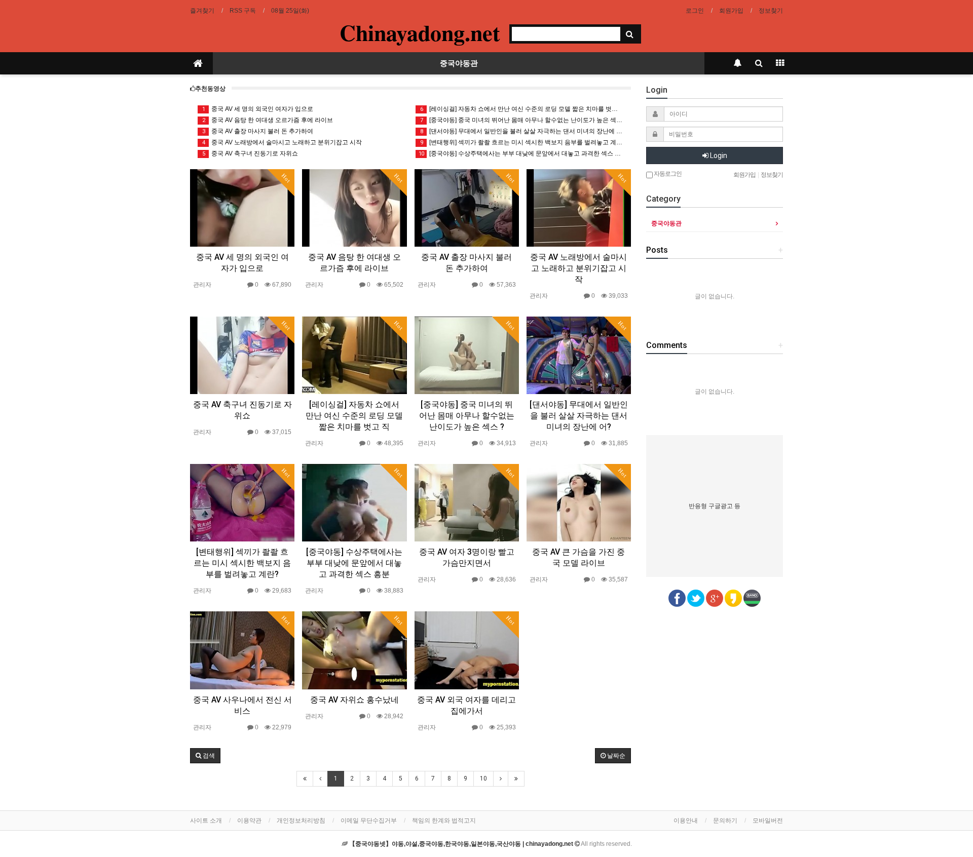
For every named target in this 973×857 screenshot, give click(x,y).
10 (483, 778)
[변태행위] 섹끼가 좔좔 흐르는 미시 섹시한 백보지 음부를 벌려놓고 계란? (521, 142)
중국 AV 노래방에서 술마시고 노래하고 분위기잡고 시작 (282, 142)
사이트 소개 (206, 820)
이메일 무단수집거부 (369, 820)
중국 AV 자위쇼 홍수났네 (354, 700)
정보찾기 (771, 10)
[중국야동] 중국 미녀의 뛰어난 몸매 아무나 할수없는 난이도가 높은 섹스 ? (521, 120)
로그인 (695, 10)
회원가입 (731, 10)
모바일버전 (768, 820)
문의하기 (725, 820)
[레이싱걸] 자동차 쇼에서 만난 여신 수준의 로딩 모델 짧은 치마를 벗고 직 (521, 108)
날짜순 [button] (615, 755)
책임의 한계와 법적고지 (444, 820)
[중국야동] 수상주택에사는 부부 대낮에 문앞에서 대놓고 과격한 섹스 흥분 (521, 153)
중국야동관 (459, 63)
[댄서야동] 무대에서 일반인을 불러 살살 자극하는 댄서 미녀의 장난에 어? (521, 131)
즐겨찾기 (202, 10)
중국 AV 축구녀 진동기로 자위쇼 (250, 153)
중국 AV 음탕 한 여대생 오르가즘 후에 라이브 (267, 120)
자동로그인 (667, 173)
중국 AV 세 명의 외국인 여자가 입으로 (258, 108)
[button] (205, 755)
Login (717, 155)
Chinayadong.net (420, 32)
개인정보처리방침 (301, 820)
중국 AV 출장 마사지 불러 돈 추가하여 (258, 131)
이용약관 (249, 820)
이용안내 (685, 820)
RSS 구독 (243, 10)
